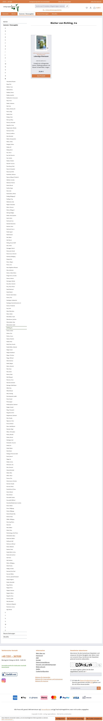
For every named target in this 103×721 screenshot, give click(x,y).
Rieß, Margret (10, 377)
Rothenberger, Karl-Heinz (12, 533)
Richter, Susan (10, 336)
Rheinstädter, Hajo (11, 322)
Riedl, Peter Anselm (11, 344)
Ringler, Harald (10, 407)
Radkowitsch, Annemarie (12, 98)
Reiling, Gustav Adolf (11, 243)
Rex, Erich (9, 308)
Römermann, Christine (12, 481)
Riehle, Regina (10, 363)
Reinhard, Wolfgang (11, 256)
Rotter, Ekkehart (10, 546)
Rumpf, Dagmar (10, 579)
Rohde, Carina (10, 462)
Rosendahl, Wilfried (11, 500)
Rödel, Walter (10, 448)
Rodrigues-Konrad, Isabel (12, 453)
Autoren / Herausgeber (10, 25)
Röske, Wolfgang (10, 511)
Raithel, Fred (9, 114)
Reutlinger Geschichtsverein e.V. (14, 303)
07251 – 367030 (7, 1)
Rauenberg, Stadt (10, 166)
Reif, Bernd (9, 240)
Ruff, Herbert (9, 560)
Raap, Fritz (9, 84)
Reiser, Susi (9, 264)
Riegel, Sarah (9, 349)
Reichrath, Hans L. (11, 229)
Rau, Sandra (9, 158)
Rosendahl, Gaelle (11, 497)
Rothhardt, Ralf (10, 541)
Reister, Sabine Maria (11, 273)
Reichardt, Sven (10, 221)
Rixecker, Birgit (10, 429)
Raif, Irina (9, 106)
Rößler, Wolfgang (10, 519)
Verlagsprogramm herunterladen (39, 1)
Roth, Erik (9, 524)
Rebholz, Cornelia (10, 180)
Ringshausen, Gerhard (12, 415)
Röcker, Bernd (10, 437)
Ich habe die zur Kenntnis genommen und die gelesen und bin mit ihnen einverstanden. (86, 682)
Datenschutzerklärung (42, 662)
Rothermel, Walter (11, 538)
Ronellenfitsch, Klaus (11, 489)
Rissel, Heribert (10, 423)
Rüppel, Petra (10, 587)
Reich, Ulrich (9, 218)
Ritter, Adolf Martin (11, 426)
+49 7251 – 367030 (11, 656)
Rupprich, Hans (10, 596)
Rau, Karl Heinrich (11, 155)
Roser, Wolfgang (10, 508)
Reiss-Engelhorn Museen (12, 267)
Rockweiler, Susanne (11, 442)
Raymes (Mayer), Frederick (13, 177)
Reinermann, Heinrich (11, 253)
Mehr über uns (40, 653)
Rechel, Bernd (10, 185)
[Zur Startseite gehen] (10, 8)
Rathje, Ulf (9, 147)
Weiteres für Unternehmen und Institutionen (49, 679)
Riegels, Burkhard (10, 352)
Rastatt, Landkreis (11, 133)
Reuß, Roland (9, 292)
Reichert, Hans (10, 226)
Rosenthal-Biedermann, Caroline (14, 503)
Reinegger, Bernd (10, 248)
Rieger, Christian (10, 355)
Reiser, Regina (10, 262)
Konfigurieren (60, 719)
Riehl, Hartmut (10, 360)
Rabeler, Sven (10, 87)
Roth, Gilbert (9, 527)
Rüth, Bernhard (10, 601)
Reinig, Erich (9, 259)
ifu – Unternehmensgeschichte (52, 10)
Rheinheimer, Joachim (11, 319)
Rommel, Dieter (10, 486)
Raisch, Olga (9, 111)
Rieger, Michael (10, 358)
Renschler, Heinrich (11, 284)
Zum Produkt (41, 76)
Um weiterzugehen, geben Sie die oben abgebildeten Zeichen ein (82, 670)
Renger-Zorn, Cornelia (11, 275)
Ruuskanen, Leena (11, 607)
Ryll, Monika (9, 609)
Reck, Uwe (9, 191)
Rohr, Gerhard (10, 467)
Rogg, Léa (9, 459)
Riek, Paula (9, 369)
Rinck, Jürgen (9, 401)
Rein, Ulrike (9, 245)
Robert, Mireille (10, 434)
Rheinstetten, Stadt (11, 325)
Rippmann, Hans (10, 421)
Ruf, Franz (9, 557)
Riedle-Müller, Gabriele (12, 347)
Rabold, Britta (10, 89)
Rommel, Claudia (10, 483)
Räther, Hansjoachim (11, 139)
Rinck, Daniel (9, 399)
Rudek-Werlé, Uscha (11, 552)
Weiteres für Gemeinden (42, 677)
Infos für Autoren (95, 1)
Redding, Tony (10, 199)
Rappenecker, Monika (11, 128)
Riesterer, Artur (10, 380)
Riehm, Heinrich (10, 366)
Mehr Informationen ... (8, 719)
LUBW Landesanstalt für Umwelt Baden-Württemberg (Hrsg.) (41, 53)
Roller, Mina (9, 473)
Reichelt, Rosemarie (11, 223)
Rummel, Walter (10, 574)
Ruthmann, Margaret (11, 604)
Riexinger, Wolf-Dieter (11, 385)
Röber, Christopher (11, 432)
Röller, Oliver (9, 475)
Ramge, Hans (10, 117)
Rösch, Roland (10, 492)
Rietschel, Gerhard (11, 382)
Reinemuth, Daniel (11, 251)
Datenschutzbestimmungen (88, 680)
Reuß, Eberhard (10, 289)
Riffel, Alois (9, 388)
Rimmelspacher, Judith (12, 396)
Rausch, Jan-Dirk (10, 171)
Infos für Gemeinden (64, 1)
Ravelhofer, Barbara (11, 174)
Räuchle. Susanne (10, 163)
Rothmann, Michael (11, 544)
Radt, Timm (9, 100)
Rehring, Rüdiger (10, 212)
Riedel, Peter (9, 341)
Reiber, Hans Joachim (11, 215)
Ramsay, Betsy (10, 119)
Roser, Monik (9, 505)
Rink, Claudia (9, 418)
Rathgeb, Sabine (10, 144)
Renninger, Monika (11, 281)
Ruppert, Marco (10, 593)
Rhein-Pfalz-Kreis (10, 311)
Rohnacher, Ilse (10, 464)
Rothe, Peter (9, 530)
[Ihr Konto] (91, 7)
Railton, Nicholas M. (11, 109)
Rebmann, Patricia (11, 182)
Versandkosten (46, 709)
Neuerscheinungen (9, 633)
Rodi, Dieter (9, 451)
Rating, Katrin (10, 150)
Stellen (38, 669)
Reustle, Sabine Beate (11, 294)
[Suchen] (67, 6)
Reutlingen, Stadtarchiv (12, 300)
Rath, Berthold (10, 136)
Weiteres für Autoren (41, 681)
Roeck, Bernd (9, 456)
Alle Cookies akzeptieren (93, 719)
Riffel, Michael (10, 391)
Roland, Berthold (10, 470)
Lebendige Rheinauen (41, 56)
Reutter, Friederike (11, 305)
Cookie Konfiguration (42, 671)
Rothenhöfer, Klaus (11, 535)
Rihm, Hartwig (10, 393)
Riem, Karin (9, 371)
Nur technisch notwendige (75, 719)
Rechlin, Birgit (10, 188)
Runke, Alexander (10, 582)
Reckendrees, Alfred (11, 193)
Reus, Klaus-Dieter (11, 286)
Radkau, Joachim (10, 95)
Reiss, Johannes (10, 270)
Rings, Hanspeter (10, 410)
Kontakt (38, 660)
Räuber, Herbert (10, 160)
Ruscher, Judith (10, 598)
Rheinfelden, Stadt (11, 316)
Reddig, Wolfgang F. (11, 196)
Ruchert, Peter (10, 549)
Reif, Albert (9, 237)
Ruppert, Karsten (10, 590)
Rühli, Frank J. (9, 566)
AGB (37, 658)
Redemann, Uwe (10, 202)
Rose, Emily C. (10, 494)
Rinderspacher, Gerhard (12, 404)
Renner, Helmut (10, 278)
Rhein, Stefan (9, 314)
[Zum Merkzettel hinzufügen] (47, 48)
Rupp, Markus (10, 585)
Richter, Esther (10, 330)
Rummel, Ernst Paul (11, 571)
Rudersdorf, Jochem (11, 555)
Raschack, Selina (10, 130)
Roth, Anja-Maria (10, 522)
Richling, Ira (9, 327)
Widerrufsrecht (40, 667)
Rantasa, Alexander (11, 122)
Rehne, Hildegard (10, 210)
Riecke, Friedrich (10, 339)
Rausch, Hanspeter (11, 169)
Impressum (39, 656)
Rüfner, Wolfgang (10, 563)
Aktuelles (6, 637)
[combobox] (50, 6)
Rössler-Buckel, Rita (11, 514)
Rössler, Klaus (10, 516)
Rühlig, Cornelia (10, 568)
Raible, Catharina (10, 103)
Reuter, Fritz (9, 297)
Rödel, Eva (9, 445)
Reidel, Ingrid (9, 232)
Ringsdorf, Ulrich (10, 412)
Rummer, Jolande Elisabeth (13, 576)
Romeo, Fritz (9, 478)
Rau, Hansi (9, 152)
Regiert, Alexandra (11, 204)
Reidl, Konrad (9, 234)
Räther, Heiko (10, 141)
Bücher (5, 22)
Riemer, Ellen (9, 374)
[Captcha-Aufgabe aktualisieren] (99, 665)
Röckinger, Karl (10, 440)
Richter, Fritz (9, 333)
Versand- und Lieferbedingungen (46, 665)
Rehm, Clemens (10, 207)
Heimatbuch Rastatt (11, 81)
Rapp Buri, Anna (10, 125)
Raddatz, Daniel (10, 92)
